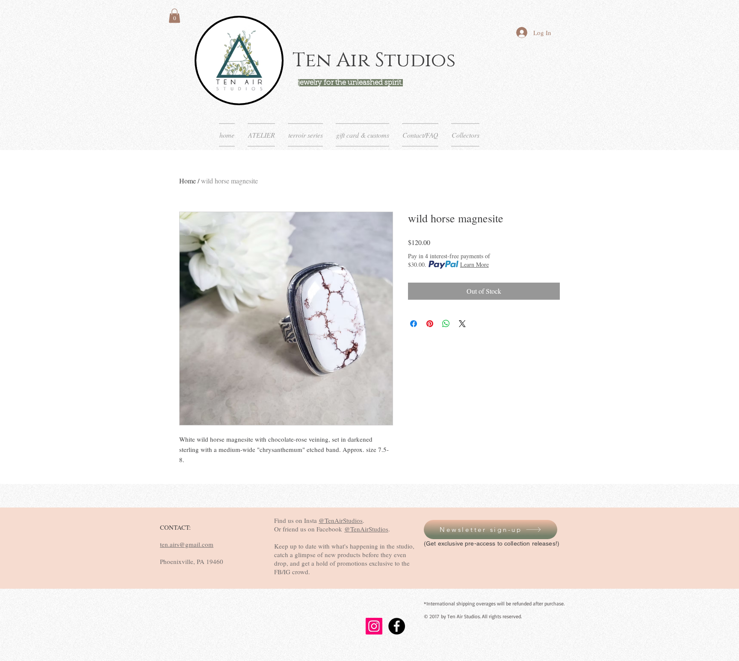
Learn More (474, 264)
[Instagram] (374, 626)
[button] (174, 16)
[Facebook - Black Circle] (396, 626)
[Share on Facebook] (413, 324)
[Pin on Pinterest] (430, 324)
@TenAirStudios (341, 520)
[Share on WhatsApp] (446, 324)
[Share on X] (462, 324)
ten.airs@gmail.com (186, 544)
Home (187, 180)
